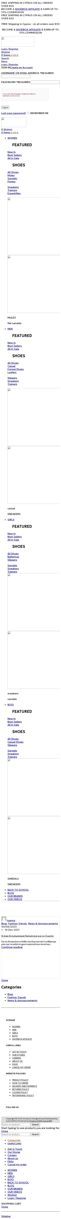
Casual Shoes (15, 741)
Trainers (12, 190)
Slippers (12, 377)
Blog (4, 923)
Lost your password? (13, 113)
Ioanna (11, 920)
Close (4, 980)
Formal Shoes (16, 369)
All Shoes (13, 172)
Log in (5, 107)
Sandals (12, 178)
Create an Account (21, 67)
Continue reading (12, 947)
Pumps (11, 181)
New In (12, 152)
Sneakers (13, 187)
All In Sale (13, 158)
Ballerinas (13, 556)
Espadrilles (14, 193)
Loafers (12, 372)
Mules (11, 175)
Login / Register (17, 1198)
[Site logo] (17, 45)
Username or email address (27, 73)
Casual (11, 366)
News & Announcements (43, 923)
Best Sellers (15, 155)
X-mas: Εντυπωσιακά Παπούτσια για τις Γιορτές (27, 936)
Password (15, 82)
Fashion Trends (17, 923)
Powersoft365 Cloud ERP (40, 1121)
